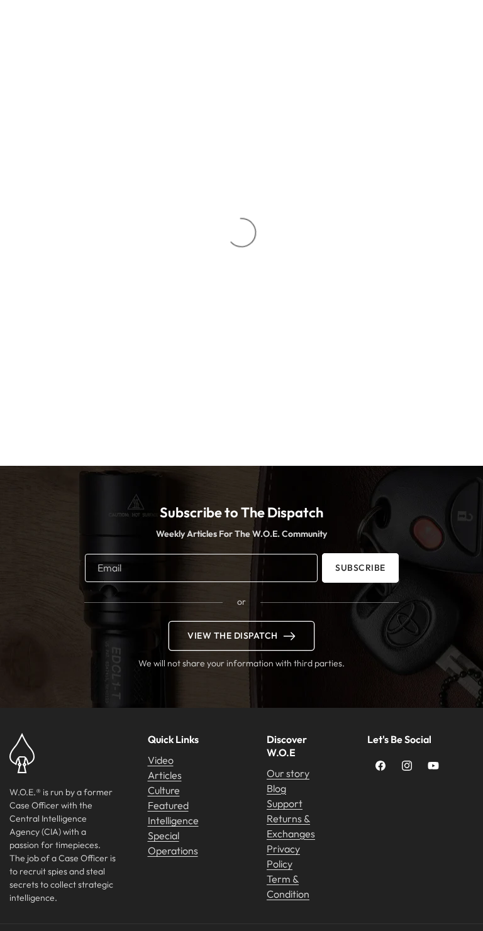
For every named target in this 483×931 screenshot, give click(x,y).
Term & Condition (288, 886)
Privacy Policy (283, 856)
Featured (168, 805)
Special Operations (173, 843)
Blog (276, 788)
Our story (288, 773)
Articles (165, 775)
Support (285, 803)
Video (161, 760)
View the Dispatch (232, 635)
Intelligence (173, 820)
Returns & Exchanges (291, 826)
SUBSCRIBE (360, 567)
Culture (164, 790)
